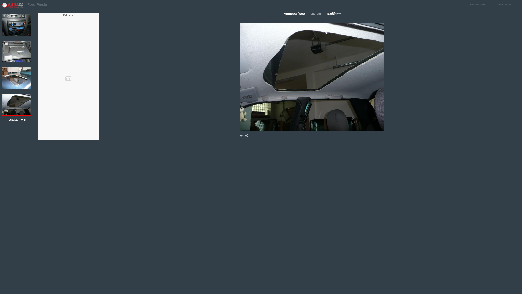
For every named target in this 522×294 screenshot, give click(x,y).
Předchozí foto (294, 14)
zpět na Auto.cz (505, 4)
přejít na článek (477, 4)
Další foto (334, 14)
